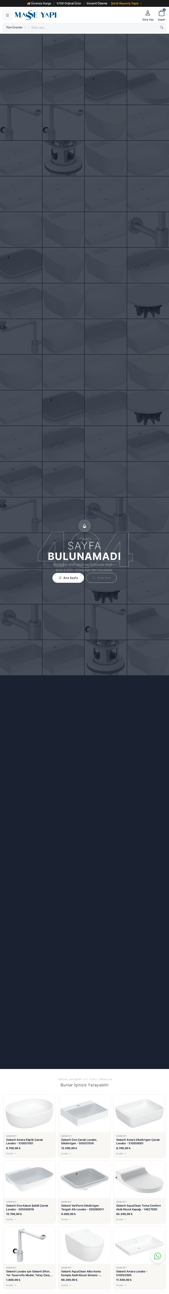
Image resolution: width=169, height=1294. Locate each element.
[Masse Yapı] (76, 15)
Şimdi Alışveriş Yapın (125, 3)
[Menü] (7, 15)
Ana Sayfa (70, 578)
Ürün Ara (103, 578)
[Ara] (161, 27)
